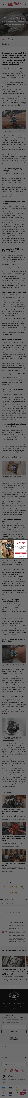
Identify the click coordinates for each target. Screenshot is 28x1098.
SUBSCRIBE (21, 553)
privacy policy (20, 556)
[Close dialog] (26, 541)
